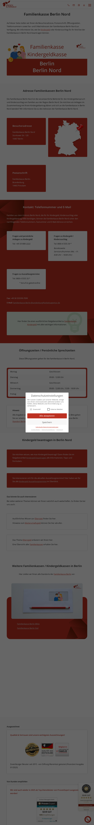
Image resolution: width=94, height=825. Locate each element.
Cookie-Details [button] (35, 429)
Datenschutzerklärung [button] (48, 429)
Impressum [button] (59, 429)
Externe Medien (57, 409)
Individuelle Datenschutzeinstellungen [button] (47, 427)
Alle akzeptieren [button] (47, 415)
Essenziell (37, 409)
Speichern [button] (47, 422)
